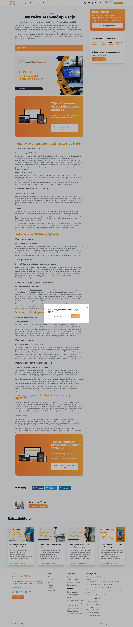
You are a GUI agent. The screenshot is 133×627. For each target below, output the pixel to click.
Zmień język (75, 316)
